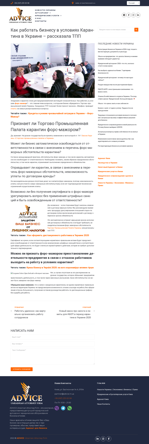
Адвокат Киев (104, 158)
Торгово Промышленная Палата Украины (64, 228)
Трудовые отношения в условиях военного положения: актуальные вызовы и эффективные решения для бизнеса (117, 117)
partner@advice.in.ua (64, 394)
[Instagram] (133, 15)
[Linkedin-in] (138, 15)
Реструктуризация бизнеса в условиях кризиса (115, 146)
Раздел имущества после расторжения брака (115, 85)
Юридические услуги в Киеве (110, 171)
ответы (14, 109)
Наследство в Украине (107, 163)
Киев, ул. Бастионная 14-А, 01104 (69, 389)
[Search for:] (115, 29)
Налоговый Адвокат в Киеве (110, 167)
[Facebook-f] (128, 15)
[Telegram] (124, 15)
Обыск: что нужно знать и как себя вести (113, 103)
